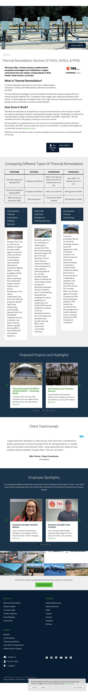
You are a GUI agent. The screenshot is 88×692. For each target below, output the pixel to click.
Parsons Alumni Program (12, 657)
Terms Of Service (9, 689)
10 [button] (54, 410)
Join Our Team (12, 670)
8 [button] (49, 410)
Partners (49, 633)
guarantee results (28, 128)
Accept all (35, 687)
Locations (11, 675)
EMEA (48, 619)
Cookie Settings (77, 687)
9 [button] (52, 410)
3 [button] (38, 410)
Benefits (6, 643)
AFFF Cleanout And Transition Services (25, 389)
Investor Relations (10, 622)
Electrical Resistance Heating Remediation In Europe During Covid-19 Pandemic (61, 390)
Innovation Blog (9, 619)
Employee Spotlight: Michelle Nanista (25, 534)
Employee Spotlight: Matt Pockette (59, 534)
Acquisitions (7, 629)
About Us (7, 607)
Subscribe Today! (44, 594)
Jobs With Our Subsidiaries (13, 654)
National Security (52, 615)
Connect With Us (77, 45)
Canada (48, 622)
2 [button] (36, 410)
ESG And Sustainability (12, 612)
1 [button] (33, 410)
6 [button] (45, 410)
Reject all (43, 687)
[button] (24, 211)
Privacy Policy (20, 689)
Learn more (69, 684)
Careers (6, 639)
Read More (16, 402)
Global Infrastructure (53, 612)
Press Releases (9, 626)
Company (50, 607)
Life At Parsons (9, 647)
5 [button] (42, 410)
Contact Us (12, 666)
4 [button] (40, 410)
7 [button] (47, 410)
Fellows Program (9, 615)
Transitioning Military (11, 650)
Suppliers (49, 629)
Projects (49, 626)
